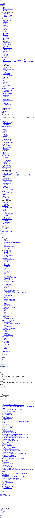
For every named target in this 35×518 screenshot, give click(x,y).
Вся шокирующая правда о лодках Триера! (5, 495)
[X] (3, 366)
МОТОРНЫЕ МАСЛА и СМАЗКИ (8, 270)
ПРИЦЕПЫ (5, 294)
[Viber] (4, 366)
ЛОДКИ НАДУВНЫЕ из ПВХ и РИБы (9, 285)
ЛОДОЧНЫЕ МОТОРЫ (7, 263)
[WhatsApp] (5, 366)
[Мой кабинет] (0, 230)
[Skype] (6, 366)
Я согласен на (6, 398)
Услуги (4, 350)
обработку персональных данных (8, 398)
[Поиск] (0, 517)
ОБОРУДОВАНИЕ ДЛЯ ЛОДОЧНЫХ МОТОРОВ (10, 321)
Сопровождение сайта (2, 508)
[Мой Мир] (2, 366)
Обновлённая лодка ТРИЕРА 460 (4, 496)
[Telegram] (7, 366)
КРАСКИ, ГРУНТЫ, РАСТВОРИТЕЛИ (9, 259)
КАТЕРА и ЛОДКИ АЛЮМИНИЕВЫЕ (9, 251)
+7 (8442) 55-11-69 (2, 4)
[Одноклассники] (1, 366)
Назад (3, 237)
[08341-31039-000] (4, 369)
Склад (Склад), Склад (2, 387)
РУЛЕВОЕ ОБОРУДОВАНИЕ (7, 297)
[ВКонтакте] (0, 366)
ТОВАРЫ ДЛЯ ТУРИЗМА (7, 342)
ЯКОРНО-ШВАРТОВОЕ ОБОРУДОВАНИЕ (9, 337)
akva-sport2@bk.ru (2, 512)
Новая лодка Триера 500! (3, 494)
